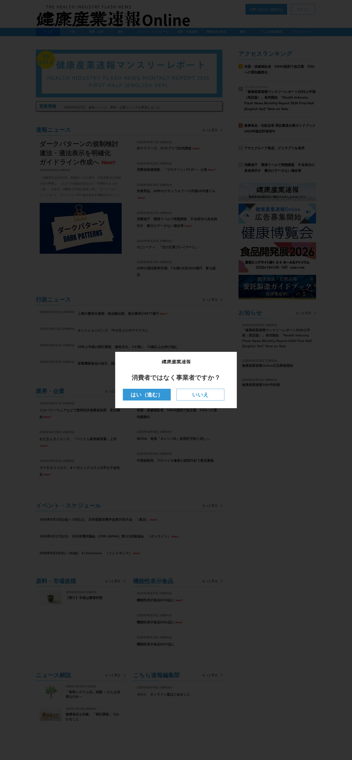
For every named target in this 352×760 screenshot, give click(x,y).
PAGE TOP (339, 732)
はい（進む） (147, 395)
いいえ (200, 395)
